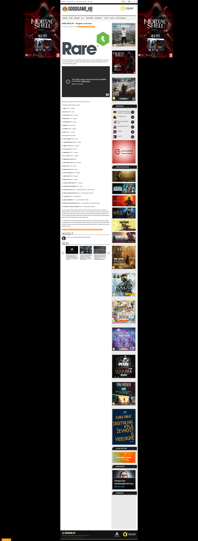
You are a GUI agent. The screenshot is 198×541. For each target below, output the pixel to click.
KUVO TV (106, 18)
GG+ (82, 18)
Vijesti (71, 18)
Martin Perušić (73, 26)
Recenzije (77, 18)
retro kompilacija (93, 229)
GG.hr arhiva (98, 18)
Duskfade (119, 131)
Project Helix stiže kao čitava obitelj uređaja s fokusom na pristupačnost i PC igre (72, 257)
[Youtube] (136, 1)
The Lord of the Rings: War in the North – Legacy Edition (124, 112)
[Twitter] (132, 1)
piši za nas (86, 535)
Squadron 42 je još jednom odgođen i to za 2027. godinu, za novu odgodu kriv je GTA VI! (86, 257)
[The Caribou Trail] (114, 117)
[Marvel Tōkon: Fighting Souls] (114, 121)
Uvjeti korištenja (70, 1)
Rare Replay (85, 229)
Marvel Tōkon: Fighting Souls (122, 122)
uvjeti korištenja (71, 535)
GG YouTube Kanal (121, 18)
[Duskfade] (114, 131)
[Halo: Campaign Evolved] (114, 126)
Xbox (94, 26)
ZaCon (112, 18)
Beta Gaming (89, 18)
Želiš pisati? (90, 1)
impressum (64, 535)
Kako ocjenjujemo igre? (81, 1)
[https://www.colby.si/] (118, 10)
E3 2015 (86, 26)
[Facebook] (134, 1)
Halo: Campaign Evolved (123, 126)
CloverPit (119, 136)
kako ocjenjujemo (79, 535)
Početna (65, 18)
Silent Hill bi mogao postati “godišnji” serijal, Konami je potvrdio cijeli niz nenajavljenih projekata (100, 257)
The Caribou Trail (121, 116)
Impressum (63, 1)
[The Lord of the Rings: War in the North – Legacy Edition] (114, 112)
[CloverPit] (114, 136)
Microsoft (64, 229)
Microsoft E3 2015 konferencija (75, 229)
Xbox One (100, 229)
